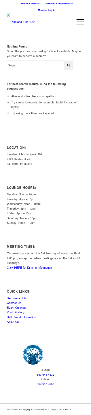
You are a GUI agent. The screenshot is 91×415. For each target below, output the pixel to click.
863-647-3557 (45, 384)
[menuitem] (30, 3)
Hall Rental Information (21, 317)
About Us (13, 322)
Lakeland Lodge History (59, 3)
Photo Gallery (15, 312)
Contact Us (14, 303)
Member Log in (46, 10)
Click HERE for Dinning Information (29, 267)
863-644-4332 (45, 374)
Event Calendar (17, 307)
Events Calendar (30, 3)
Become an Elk (17, 298)
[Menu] (78, 22)
